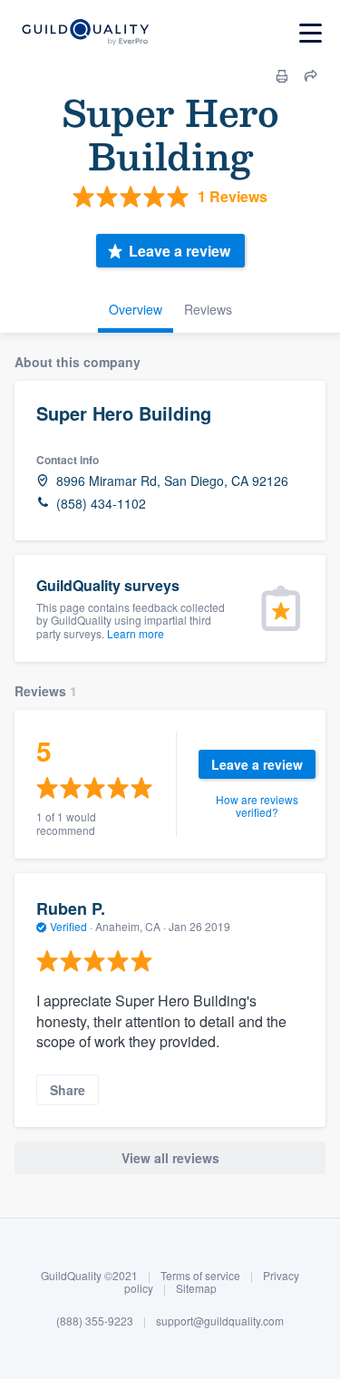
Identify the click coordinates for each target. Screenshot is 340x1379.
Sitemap (196, 1288)
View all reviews (170, 1158)
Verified (68, 926)
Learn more (135, 633)
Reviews (208, 309)
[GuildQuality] (84, 33)
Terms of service (200, 1275)
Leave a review (179, 250)
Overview (135, 309)
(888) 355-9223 (94, 1320)
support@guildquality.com (220, 1320)
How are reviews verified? (257, 805)
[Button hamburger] (310, 33)
